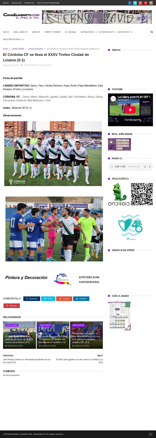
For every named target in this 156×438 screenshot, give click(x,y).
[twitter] (135, 3)
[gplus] (140, 3)
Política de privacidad (48, 3)
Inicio (6, 3)
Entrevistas (87, 32)
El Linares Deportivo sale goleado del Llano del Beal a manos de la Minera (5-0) (19, 339)
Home (5, 49)
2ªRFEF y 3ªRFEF (53, 32)
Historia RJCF (106, 32)
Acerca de (16, 3)
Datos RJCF (124, 32)
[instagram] (151, 3)
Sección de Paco (12, 39)
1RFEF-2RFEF (18, 49)
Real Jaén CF (20, 32)
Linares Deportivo (35, 49)
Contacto (29, 3)
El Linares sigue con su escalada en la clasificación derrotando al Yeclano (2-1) (52, 339)
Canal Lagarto (56, 434)
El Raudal (70, 32)
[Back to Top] (150, 434)
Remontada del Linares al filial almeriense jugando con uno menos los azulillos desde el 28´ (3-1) (86, 337)
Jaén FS (36, 32)
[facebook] (130, 3)
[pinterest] (146, 3)
